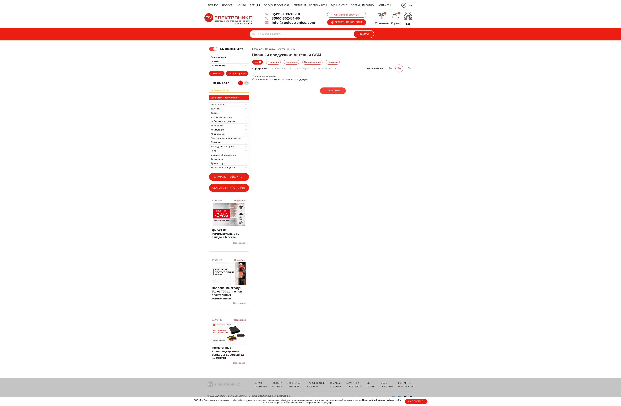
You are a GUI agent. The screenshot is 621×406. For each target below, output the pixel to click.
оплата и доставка (276, 5)
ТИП (246, 83)
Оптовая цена (302, 68)
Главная (257, 49)
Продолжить (333, 91)
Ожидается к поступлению (225, 97)
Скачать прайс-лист (348, 22)
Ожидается (291, 62)
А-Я (240, 83)
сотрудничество (362, 5)
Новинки (270, 49)
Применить (217, 73)
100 (408, 68)
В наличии (273, 62)
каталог (212, 5)
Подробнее (240, 200)
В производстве (312, 62)
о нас (242, 5)
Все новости (239, 243)
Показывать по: (375, 68)
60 (399, 68)
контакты (384, 5)
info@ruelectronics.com (293, 23)
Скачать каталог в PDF (229, 187)
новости (228, 5)
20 (390, 68)
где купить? (339, 5)
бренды (255, 5)
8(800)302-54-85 (285, 18)
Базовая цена (279, 68)
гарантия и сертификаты (310, 5)
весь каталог (224, 83)
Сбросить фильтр (237, 73)
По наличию (325, 68)
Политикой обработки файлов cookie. (382, 400)
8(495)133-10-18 (285, 14)
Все (256, 62)
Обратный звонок (346, 14)
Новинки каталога (220, 90)
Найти (364, 34)
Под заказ (332, 62)
